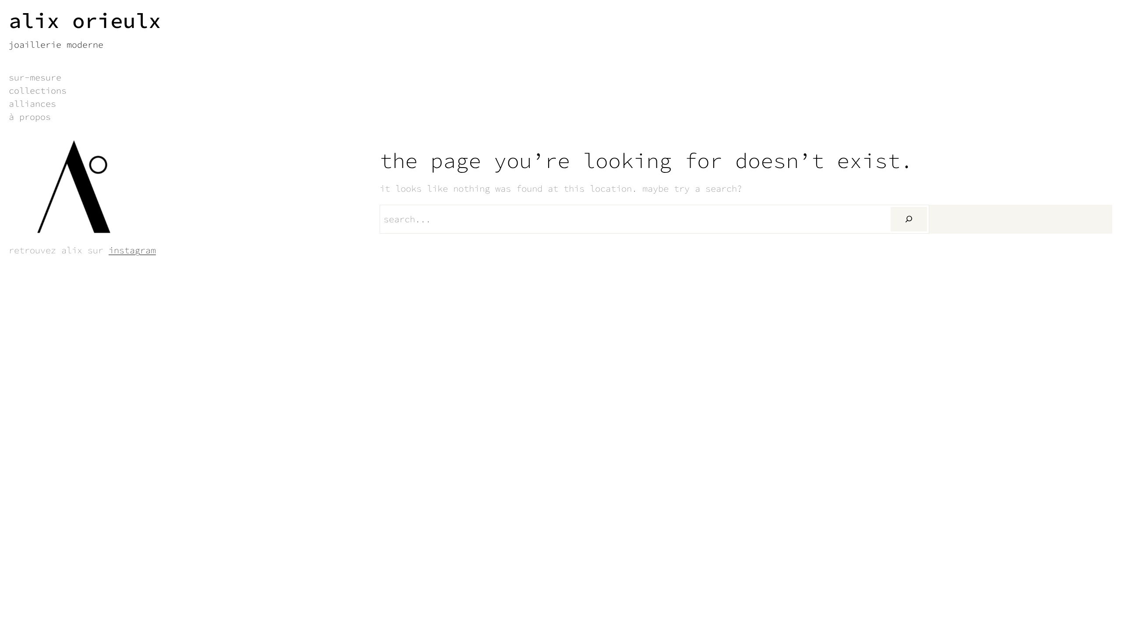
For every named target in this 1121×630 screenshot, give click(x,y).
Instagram (132, 250)
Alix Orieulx (85, 20)
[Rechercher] (909, 219)
